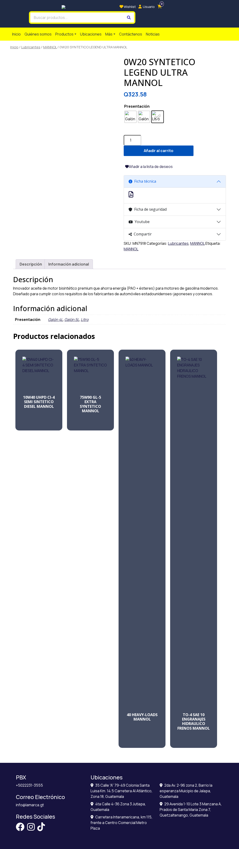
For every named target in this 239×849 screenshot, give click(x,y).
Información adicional (68, 264)
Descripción (31, 264)
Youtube (142, 221)
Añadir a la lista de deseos (151, 166)
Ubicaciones (91, 34)
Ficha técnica (145, 181)
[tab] (31, 264)
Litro (84, 319)
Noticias (153, 34)
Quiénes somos (38, 34)
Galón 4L (55, 319)
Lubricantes (30, 47)
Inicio (16, 34)
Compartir (143, 234)
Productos (64, 34)
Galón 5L (71, 319)
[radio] (130, 117)
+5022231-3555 (29, 785)
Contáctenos (130, 34)
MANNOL (50, 47)
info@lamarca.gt (30, 804)
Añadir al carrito (158, 150)
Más (108, 34)
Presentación (137, 106)
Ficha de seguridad (150, 209)
